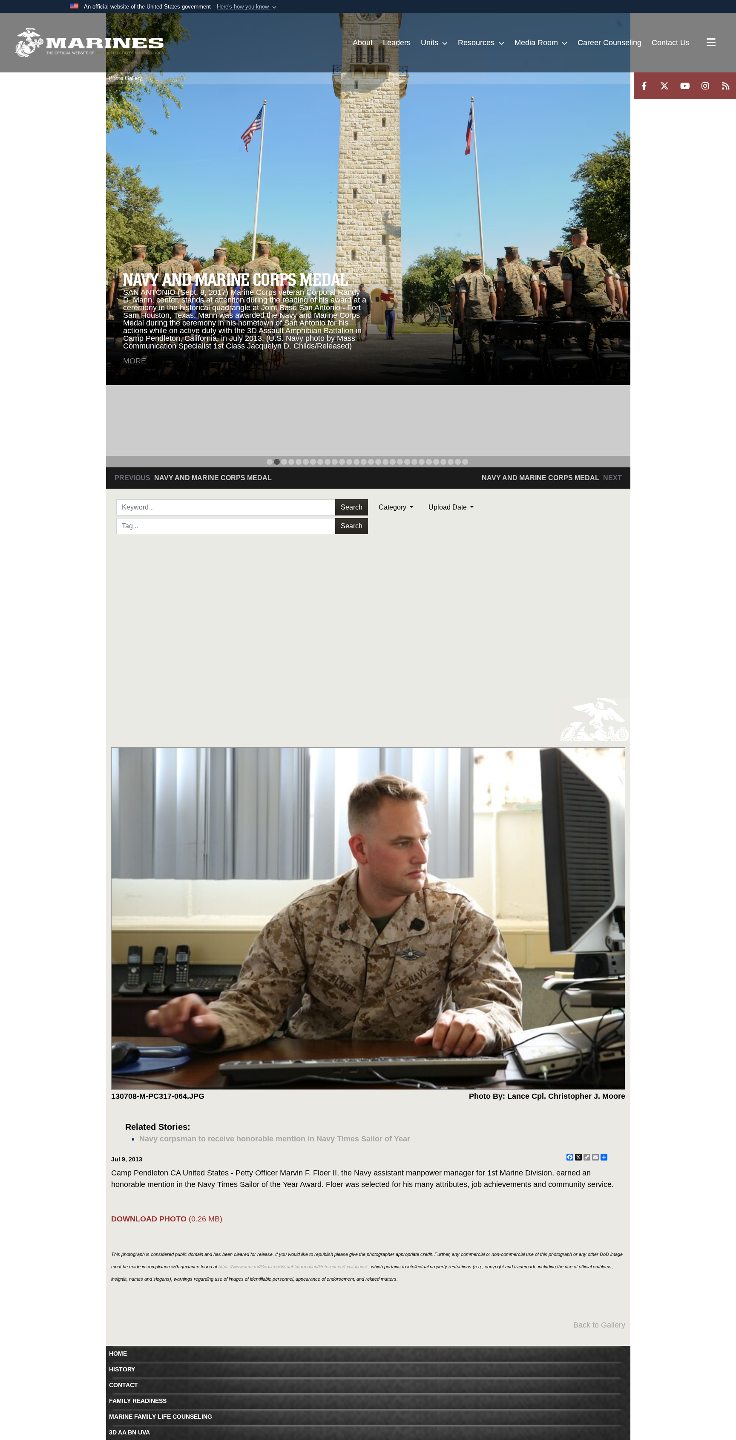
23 (429, 462)
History (122, 1369)
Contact (123, 1385)
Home (118, 1353)
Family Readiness (138, 1400)
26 (451, 462)
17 (385, 462)
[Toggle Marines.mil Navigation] (711, 43)
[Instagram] (705, 85)
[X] (664, 85)
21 (414, 462)
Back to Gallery (599, 1325)
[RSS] (726, 85)
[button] (247, 7)
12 (349, 462)
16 (378, 462)
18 (393, 462)
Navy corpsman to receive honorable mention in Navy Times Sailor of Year (274, 1139)
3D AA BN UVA (129, 1432)
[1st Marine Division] (89, 43)
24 (436, 462)
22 (422, 462)
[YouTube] (685, 85)
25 (443, 462)
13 (356, 462)
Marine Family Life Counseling (160, 1416)
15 (371, 462)
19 (400, 462)
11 (342, 462)
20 (407, 462)
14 (364, 462)
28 (465, 462)
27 (458, 462)
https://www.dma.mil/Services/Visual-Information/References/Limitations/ (292, 1266)
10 (335, 462)
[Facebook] (644, 85)
